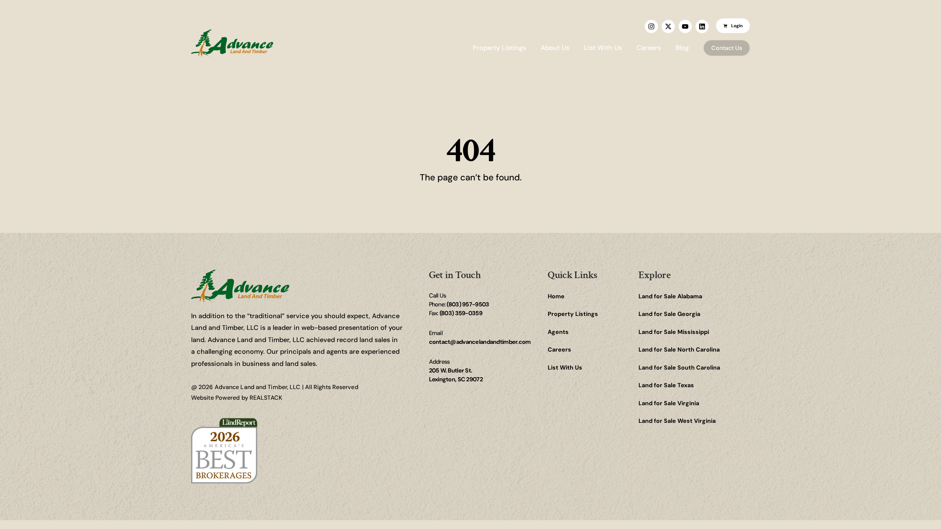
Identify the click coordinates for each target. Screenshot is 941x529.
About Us (555, 47)
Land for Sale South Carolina (679, 367)
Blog (682, 47)
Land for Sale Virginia (668, 403)
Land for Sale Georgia (669, 314)
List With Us (603, 47)
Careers (649, 47)
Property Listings (499, 47)
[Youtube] (685, 26)
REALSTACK (266, 398)
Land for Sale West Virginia (677, 421)
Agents (558, 332)
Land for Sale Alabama (670, 296)
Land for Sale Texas (666, 385)
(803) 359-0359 (461, 313)
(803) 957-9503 (468, 304)
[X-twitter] (668, 26)
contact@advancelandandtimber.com (480, 342)
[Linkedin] (702, 26)
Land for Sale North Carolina (679, 349)
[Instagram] (651, 26)
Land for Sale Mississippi (673, 332)
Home (556, 296)
